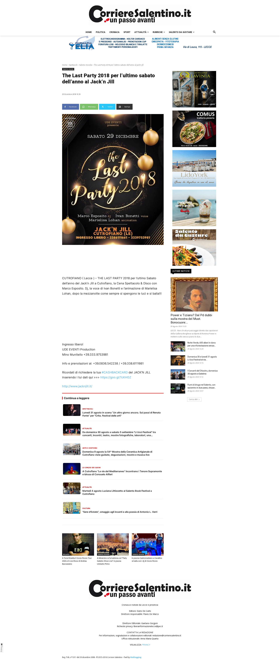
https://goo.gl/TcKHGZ (115, 377)
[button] (214, 32)
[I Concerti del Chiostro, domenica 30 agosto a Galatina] (178, 374)
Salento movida (85, 65)
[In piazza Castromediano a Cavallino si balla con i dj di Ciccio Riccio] (148, 544)
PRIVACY (146, 644)
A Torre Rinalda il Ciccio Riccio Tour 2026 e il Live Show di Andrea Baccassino (77, 561)
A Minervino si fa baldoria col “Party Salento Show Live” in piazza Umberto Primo (112, 561)
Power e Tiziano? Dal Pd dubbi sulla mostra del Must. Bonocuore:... (191, 318)
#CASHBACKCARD (115, 372)
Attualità (66, 554)
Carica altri (193, 399)
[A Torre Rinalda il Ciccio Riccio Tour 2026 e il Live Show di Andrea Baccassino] (78, 544)
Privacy (1, 648)
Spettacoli (73, 65)
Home (64, 65)
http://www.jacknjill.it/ (77, 386)
